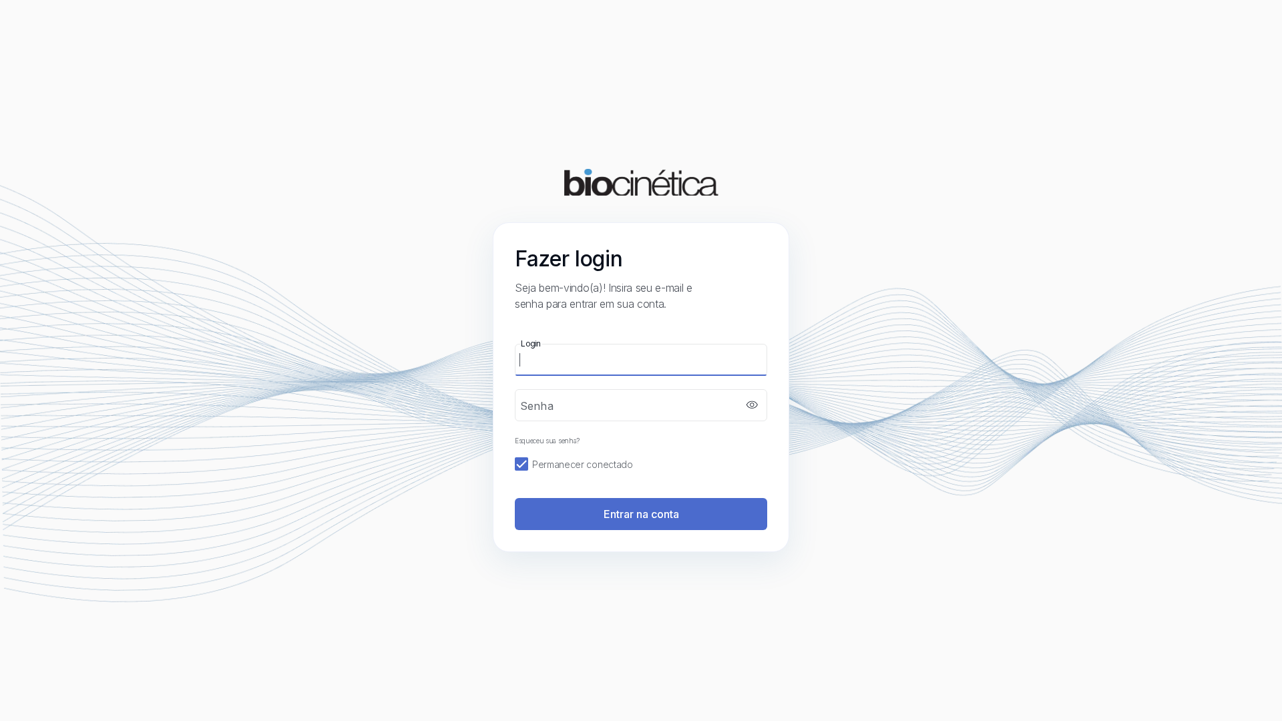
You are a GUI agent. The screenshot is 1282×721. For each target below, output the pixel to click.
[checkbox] (641, 464)
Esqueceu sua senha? (547, 441)
